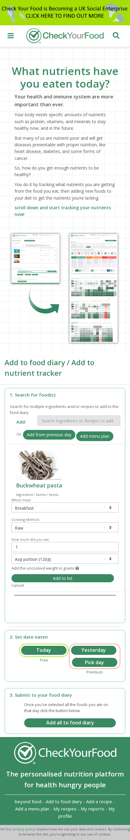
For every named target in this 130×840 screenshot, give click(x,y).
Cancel (17, 585)
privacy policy (24, 829)
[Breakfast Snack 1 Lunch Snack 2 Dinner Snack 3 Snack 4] (65, 507)
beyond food (28, 801)
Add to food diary (64, 801)
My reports (92, 809)
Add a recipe (99, 801)
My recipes (65, 809)
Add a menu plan (32, 809)
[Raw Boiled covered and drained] (65, 527)
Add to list (63, 578)
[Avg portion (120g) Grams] (65, 559)
